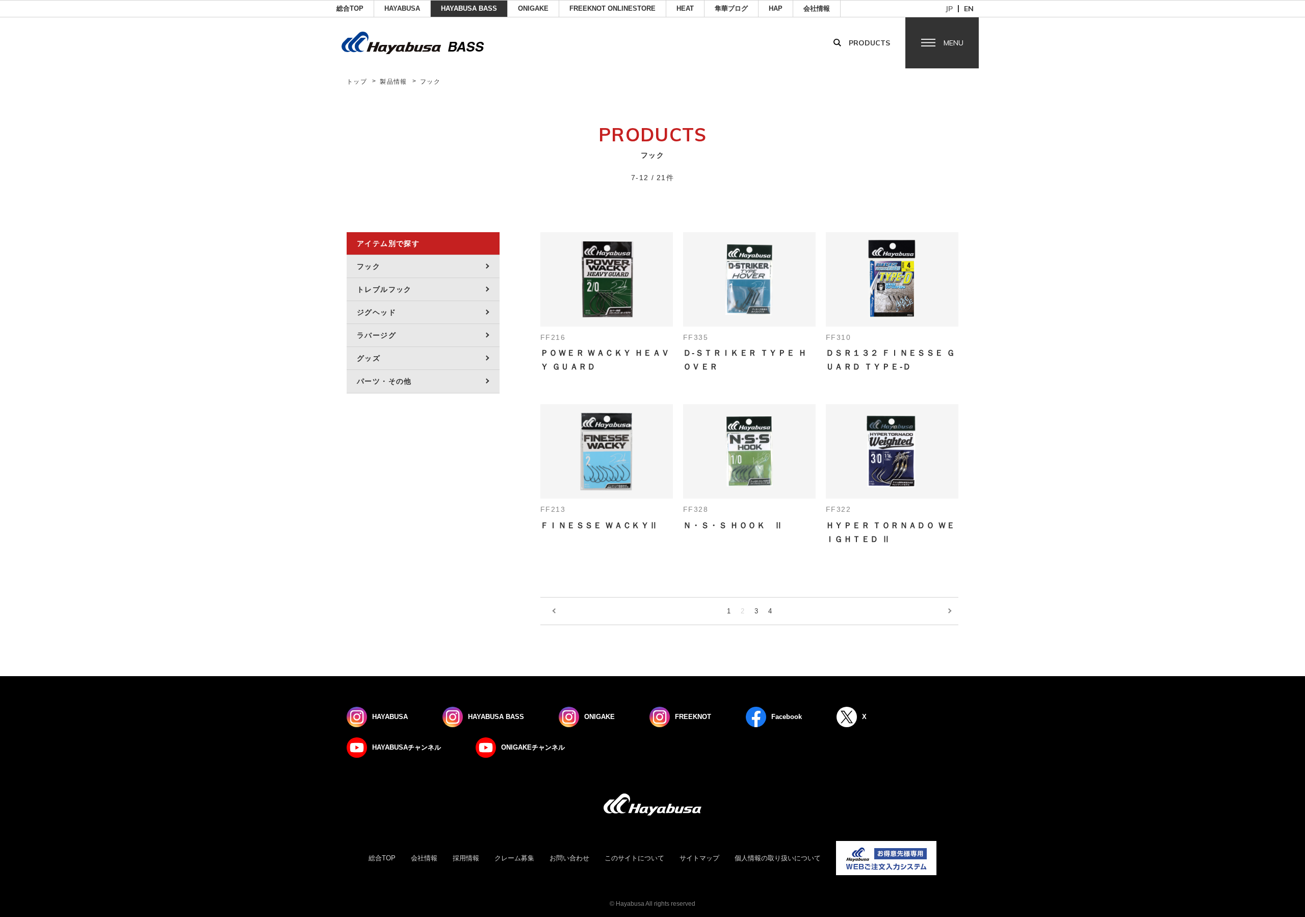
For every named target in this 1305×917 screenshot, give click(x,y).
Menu (953, 42)
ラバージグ (376, 335)
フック (368, 266)
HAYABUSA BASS (469, 8)
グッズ (368, 358)
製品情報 (393, 82)
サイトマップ (699, 858)
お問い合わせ (569, 858)
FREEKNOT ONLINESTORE (612, 8)
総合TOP (349, 8)
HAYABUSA (402, 8)
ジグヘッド (376, 312)
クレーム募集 (514, 858)
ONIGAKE (533, 8)
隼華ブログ (731, 8)
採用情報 (466, 858)
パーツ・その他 (384, 381)
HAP (775, 8)
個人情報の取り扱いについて (778, 858)
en (969, 8)
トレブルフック (384, 289)
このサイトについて (634, 858)
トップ (357, 82)
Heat (685, 8)
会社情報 (816, 8)
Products (869, 42)
